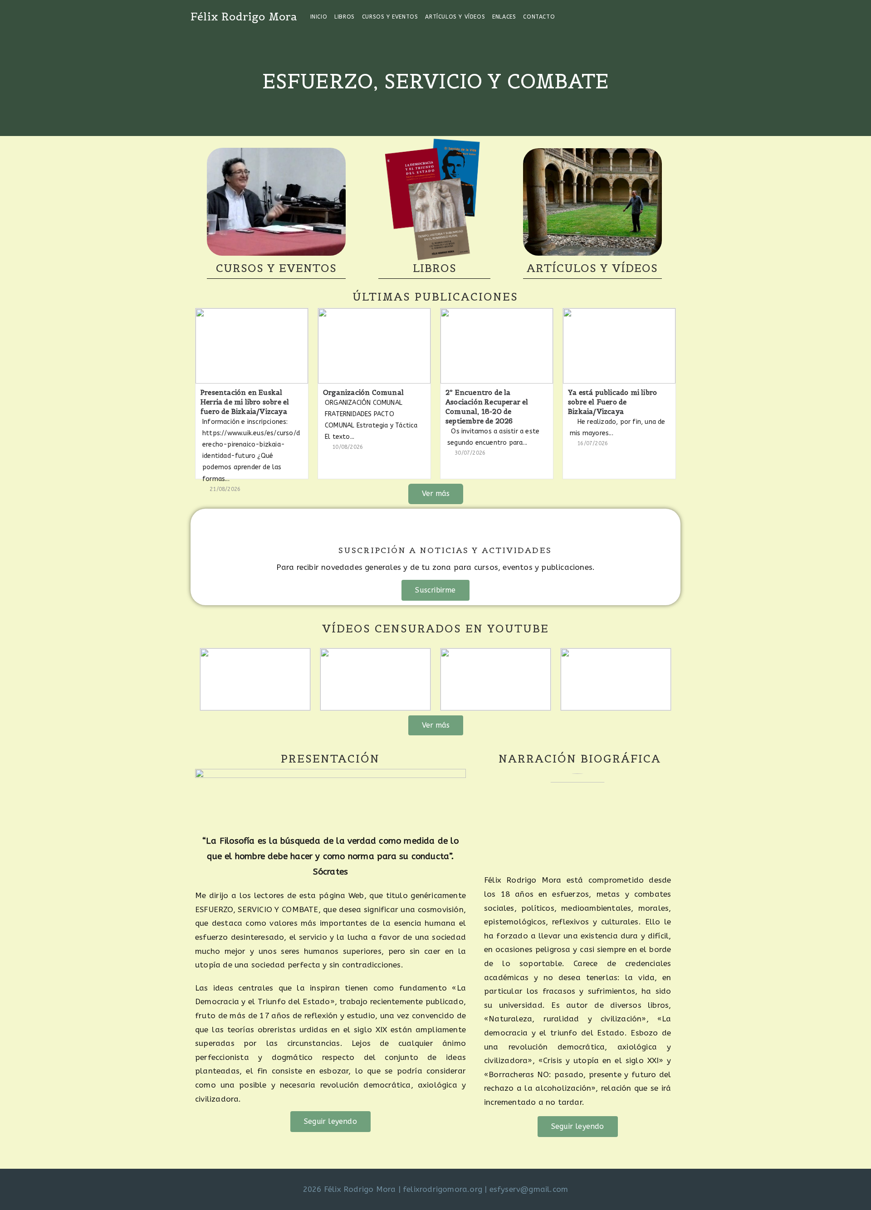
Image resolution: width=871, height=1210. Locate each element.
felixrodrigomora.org (442, 1189)
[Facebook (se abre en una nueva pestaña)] (653, 16)
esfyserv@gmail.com (528, 1189)
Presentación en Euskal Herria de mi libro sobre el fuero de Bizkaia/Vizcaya (245, 402)
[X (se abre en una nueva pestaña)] (641, 16)
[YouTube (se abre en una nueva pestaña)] (666, 16)
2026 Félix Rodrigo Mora (349, 1189)
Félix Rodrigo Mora (244, 17)
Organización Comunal (363, 392)
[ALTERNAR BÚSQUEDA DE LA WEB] (564, 17)
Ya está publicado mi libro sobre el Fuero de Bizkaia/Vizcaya (612, 402)
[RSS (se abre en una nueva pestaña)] (678, 16)
